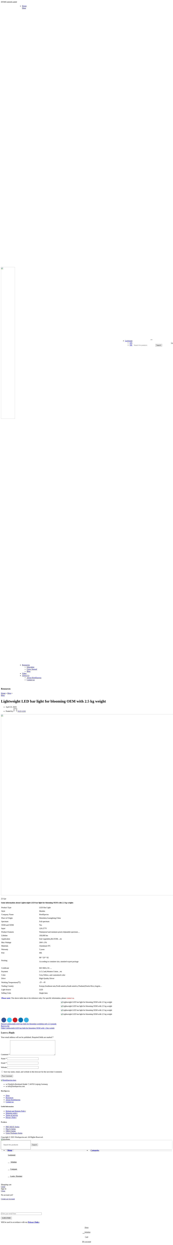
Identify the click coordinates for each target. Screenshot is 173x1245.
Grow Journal (32, 669)
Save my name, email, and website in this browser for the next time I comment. (33, 1072)
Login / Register (16, 1176)
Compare (13, 1169)
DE (131, 345)
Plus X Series (11, 1129)
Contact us (31, 680)
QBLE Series (11, 1131)
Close (3, 1187)
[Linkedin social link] (20, 1020)
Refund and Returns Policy (16, 1111)
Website (4, 1067)
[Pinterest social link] (15, 1020)
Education (30, 667)
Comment (5, 1054)
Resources (9, 1098)
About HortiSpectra (34, 678)
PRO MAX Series (12, 1127)
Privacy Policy (11, 1117)
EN (131, 343)
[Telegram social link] (26, 1020)
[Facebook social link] (3, 1020)
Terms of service (12, 1115)
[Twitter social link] (9, 1020)
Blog (28, 671)
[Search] (151, 338)
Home (3, 693)
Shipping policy (11, 1113)
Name (4, 1059)
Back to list (5, 1026)
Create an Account (8, 1199)
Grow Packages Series (14, 1133)
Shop (8, 1096)
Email (4, 1063)
